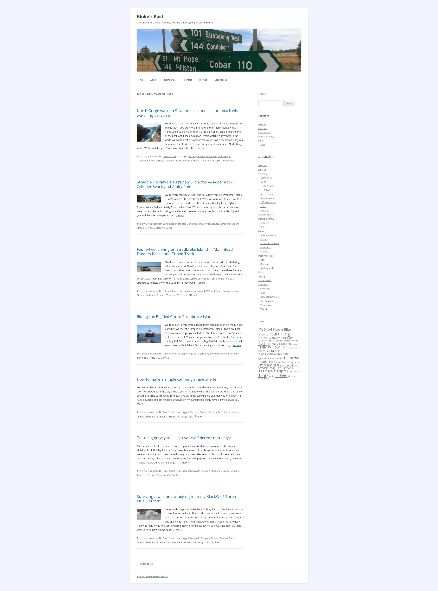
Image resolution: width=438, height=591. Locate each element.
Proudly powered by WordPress (152, 576)
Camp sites (168, 223)
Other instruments (269, 243)
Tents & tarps (170, 412)
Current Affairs (291, 340)
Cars (290, 338)
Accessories (266, 194)
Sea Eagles (156, 160)
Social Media (265, 280)
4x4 (213, 291)
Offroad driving (170, 291)
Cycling (264, 343)
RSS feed (203, 79)
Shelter (235, 412)
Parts (263, 206)
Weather (171, 416)
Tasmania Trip (270, 370)
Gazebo (212, 412)
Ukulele (264, 251)
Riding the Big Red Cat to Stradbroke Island (175, 316)
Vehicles (264, 210)
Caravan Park (204, 223)
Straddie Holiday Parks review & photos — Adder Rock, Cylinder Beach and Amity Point (185, 184)
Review (216, 223)
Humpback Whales (207, 156)
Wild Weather (179, 542)
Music (261, 140)
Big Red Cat (194, 353)
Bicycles (262, 124)
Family (274, 344)
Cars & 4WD (264, 132)
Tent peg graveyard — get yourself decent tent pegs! (184, 437)
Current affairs (266, 214)
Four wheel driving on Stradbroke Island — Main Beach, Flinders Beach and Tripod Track (186, 251)
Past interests (265, 255)
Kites (263, 259)
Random (277, 358)
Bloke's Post (150, 16)
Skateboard (267, 365)
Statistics (263, 284)
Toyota (270, 376)
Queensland (169, 156)
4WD (207, 291)
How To (278, 347)
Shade (226, 412)
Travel (196, 160)
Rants (261, 272)
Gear (263, 181)
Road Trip (265, 361)
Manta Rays (224, 156)
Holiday (192, 156)
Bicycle (278, 329)
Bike (287, 329)
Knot (268, 351)
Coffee (271, 341)
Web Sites (263, 378)
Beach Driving (223, 291)
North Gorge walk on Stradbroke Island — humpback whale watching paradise (190, 113)
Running (264, 263)
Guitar (263, 239)
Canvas (203, 412)
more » (200, 148)
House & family (266, 136)
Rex (232, 160)
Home (140, 79)
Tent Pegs (148, 474)
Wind (189, 542)
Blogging (262, 169)
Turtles (204, 160)
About (153, 79)
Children (264, 222)
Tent (139, 474)
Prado (285, 353)
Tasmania (265, 305)
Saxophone (294, 362)
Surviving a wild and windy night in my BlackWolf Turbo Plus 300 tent (186, 498)
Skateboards (267, 268)
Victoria (264, 309)
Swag (272, 368)
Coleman (278, 340)
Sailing (261, 276)
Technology (264, 288)
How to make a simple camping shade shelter (177, 379)
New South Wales (269, 296)
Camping (191, 223)
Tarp (278, 368)
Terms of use (170, 79)
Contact (188, 79)
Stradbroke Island (172, 160)
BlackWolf (194, 470)
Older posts (145, 563)
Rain (220, 412)
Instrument (293, 347)
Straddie (187, 160)
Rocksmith (265, 247)
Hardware (294, 344)
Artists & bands (268, 235)
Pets (262, 226)
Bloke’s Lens (221, 79)
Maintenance (267, 198)
